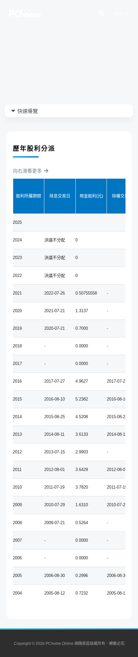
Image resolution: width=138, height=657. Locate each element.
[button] (30, 170)
